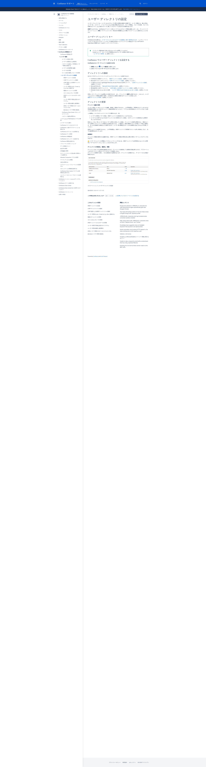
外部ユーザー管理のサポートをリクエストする (99, 231)
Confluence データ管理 (66, 134)
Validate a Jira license (125, 234)
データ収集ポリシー (65, 146)
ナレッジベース (93, 3)
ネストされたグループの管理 (71, 93)
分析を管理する (64, 162)
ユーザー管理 (63, 56)
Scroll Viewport (104, 256)
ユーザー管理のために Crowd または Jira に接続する (101, 214)
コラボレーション (63, 35)
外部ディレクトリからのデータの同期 (97, 222)
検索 (140, 3)
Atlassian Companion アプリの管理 (69, 157)
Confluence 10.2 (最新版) (67, 13)
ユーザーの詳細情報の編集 (68, 68)
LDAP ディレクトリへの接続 (71, 80)
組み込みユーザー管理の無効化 (71, 110)
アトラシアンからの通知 (66, 159)
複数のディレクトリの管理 (70, 90)
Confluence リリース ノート (66, 192)
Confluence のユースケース (66, 49)
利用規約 (125, 762)
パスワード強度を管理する (68, 116)
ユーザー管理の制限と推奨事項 (71, 103)
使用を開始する (63, 18)
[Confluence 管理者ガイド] (117, 14)
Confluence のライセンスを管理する (69, 131)
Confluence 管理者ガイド (65, 52)
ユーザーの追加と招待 (67, 59)
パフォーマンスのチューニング (68, 143)
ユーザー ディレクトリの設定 (69, 75)
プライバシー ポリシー (114, 762)
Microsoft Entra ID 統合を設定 (110, 86)
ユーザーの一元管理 (99, 53)
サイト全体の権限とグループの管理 (71, 72)
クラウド (132, 14)
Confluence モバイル (64, 27)
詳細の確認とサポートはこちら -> (131, 9)
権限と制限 (61, 42)
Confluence (95, 256)
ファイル (61, 25)
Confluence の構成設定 (66, 136)
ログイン (145, 3)
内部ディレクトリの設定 (70, 77)
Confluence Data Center (65, 185)
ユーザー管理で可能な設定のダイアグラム (98, 225)
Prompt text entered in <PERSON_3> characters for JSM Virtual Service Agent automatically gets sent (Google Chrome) (133, 207)
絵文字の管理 (63, 148)
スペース (61, 20)
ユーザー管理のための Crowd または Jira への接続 (125, 90)
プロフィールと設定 (64, 32)
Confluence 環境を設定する (67, 141)
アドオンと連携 (63, 47)
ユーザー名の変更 (66, 70)
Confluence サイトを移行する (66, 183)
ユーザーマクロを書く (66, 122)
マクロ (60, 30)
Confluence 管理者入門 (66, 54)
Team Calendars (63, 44)
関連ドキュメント (81, 3)
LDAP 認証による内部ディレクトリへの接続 (121, 88)
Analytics (61, 37)
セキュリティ (132, 762)
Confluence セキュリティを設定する (69, 139)
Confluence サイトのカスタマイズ (69, 125)
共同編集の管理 (64, 151)
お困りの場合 (62, 194)
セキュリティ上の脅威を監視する (68, 168)
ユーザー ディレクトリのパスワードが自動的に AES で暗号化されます (119, 39)
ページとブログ (63, 23)
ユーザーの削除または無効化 (69, 61)
